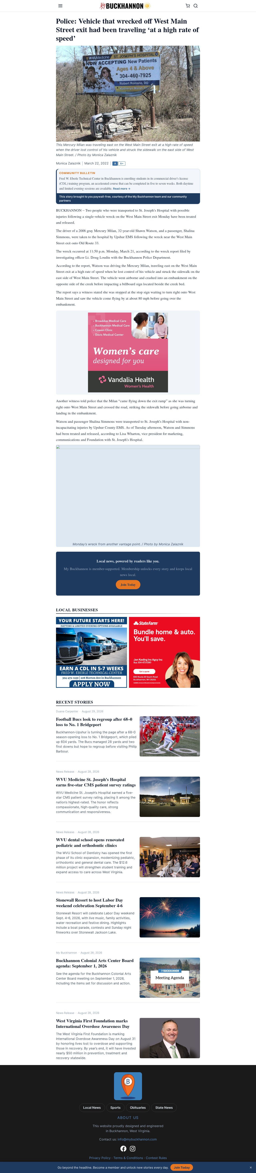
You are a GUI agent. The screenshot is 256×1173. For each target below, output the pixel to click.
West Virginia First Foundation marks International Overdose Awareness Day (93, 1023)
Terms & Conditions (128, 1158)
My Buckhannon (66, 952)
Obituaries (138, 1108)
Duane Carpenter (67, 711)
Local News (92, 1108)
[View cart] (188, 6)
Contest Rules (156, 1158)
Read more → (121, 188)
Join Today (182, 1167)
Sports (115, 1108)
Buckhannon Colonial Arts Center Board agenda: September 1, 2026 (95, 963)
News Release (65, 771)
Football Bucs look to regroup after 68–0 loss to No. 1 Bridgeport (94, 722)
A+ (122, 163)
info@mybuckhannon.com (137, 1139)
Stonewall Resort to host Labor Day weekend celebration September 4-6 (89, 903)
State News (164, 1108)
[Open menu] (60, 5)
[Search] (195, 5)
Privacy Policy (100, 1158)
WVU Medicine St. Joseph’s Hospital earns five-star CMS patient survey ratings (96, 782)
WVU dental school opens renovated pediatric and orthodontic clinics (90, 842)
